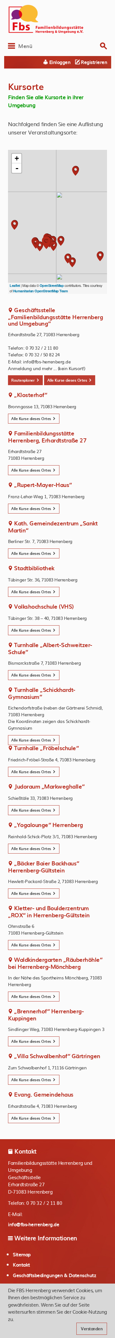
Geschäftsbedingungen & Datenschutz (54, 1275)
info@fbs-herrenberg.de (33, 1224)
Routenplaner (23, 380)
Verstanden (92, 1329)
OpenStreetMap (52, 285)
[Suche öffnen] (103, 45)
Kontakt (21, 1264)
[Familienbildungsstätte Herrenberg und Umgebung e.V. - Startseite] (57, 19)
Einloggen (59, 62)
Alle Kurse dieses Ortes (67, 380)
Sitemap (22, 1254)
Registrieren (93, 62)
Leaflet (15, 285)
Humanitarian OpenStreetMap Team (40, 290)
